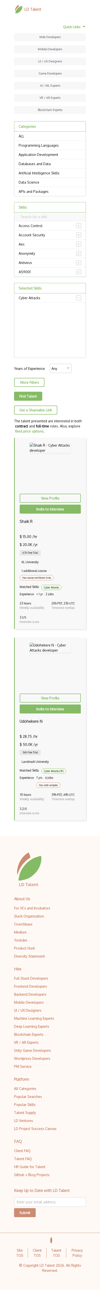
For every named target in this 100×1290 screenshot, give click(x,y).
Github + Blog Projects (32, 1175)
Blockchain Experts (50, 110)
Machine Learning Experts (34, 1018)
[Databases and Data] (50, 164)
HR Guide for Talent (29, 1167)
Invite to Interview (50, 509)
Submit (24, 1213)
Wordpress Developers (32, 1058)
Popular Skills (25, 1105)
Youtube (20, 940)
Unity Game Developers (32, 1050)
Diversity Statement (29, 956)
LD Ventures (23, 1121)
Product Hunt (24, 948)
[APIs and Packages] (50, 191)
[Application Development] (50, 154)
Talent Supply (25, 1113)
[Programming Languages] (50, 145)
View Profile (50, 498)
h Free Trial (30, 552)
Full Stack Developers (31, 978)
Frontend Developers (30, 986)
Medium (20, 932)
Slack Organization (29, 916)
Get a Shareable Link (35, 410)
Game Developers (50, 73)
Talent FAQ (23, 1159)
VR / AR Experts (50, 98)
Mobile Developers (50, 49)
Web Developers (50, 37)
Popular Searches (28, 1097)
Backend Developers (30, 994)
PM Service (23, 1066)
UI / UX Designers (50, 61)
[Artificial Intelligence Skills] (50, 173)
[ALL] (50, 136)
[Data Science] (50, 182)
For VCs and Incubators (32, 908)
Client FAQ (22, 1151)
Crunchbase (23, 924)
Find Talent (28, 396)
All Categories (25, 1088)
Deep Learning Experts (31, 1026)
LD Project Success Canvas (35, 1129)
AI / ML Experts (50, 85)
